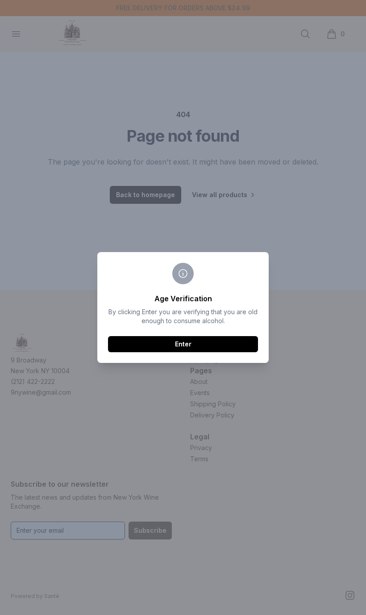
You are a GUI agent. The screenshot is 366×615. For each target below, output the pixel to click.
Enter (183, 344)
